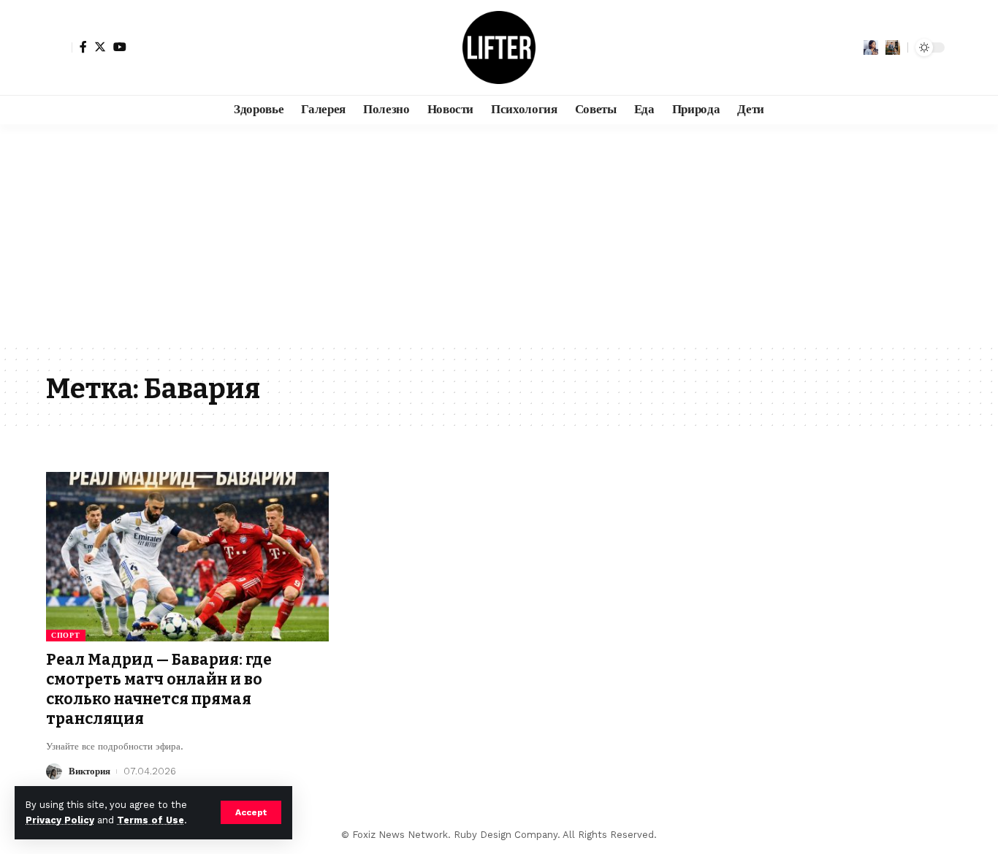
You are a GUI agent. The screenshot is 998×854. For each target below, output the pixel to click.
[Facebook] (83, 47)
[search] (892, 47)
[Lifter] (499, 47)
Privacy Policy (60, 820)
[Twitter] (100, 47)
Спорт (65, 635)
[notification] (871, 47)
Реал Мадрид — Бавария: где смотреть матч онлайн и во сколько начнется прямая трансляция (159, 689)
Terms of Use (150, 820)
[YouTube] (120, 47)
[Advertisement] (499, 233)
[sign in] (59, 47)
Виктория (89, 771)
